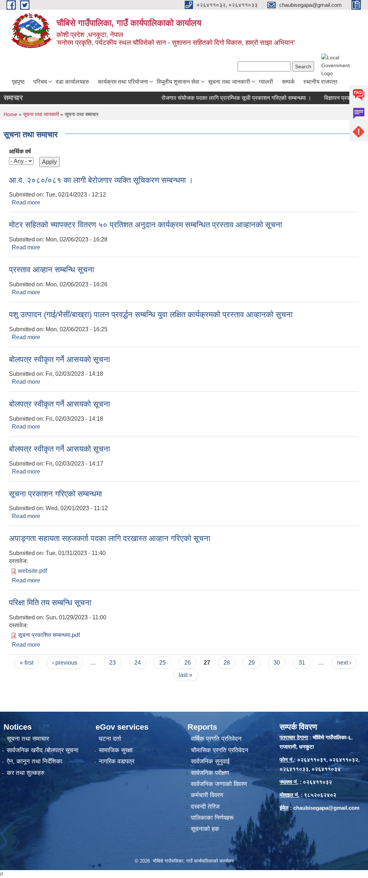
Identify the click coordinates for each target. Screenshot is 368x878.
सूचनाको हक (205, 829)
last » (185, 675)
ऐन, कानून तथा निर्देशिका (34, 761)
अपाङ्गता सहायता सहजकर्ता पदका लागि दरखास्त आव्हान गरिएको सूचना (109, 538)
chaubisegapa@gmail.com (326, 808)
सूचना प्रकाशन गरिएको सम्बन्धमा (55, 493)
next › (344, 663)
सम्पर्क (288, 82)
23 (112, 663)
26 (187, 663)
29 (251, 663)
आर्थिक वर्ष (20, 151)
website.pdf (32, 571)
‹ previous (64, 663)
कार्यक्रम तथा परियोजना (123, 82)
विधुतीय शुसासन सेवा (178, 82)
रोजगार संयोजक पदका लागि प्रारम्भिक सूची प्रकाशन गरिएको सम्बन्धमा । (227, 98)
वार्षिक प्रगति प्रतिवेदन (216, 738)
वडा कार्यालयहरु (72, 82)
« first (26, 663)
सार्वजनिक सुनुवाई (210, 761)
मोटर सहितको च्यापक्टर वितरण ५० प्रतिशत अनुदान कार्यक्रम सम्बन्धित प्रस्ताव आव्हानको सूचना (145, 224)
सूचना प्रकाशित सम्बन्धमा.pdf (49, 635)
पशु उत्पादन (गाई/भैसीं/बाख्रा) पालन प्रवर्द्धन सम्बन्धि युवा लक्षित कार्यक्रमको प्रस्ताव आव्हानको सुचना (151, 314)
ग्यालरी (266, 82)
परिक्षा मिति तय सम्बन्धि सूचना (50, 602)
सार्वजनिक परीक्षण (210, 773)
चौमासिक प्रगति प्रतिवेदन (219, 750)
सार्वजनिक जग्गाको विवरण (219, 784)
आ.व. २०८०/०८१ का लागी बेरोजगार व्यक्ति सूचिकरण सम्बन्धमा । (101, 180)
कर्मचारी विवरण (207, 795)
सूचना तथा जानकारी (229, 82)
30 (276, 663)
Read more (26, 202)
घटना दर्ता (110, 738)
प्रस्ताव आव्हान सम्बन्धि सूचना (51, 269)
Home (10, 114)
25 (162, 663)
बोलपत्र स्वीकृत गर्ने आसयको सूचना (59, 359)
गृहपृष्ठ (18, 82)
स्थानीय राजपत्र (320, 82)
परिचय (40, 82)
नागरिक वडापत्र (116, 761)
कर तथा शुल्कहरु (26, 773)
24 (137, 663)
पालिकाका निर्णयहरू (212, 817)
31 (302, 663)
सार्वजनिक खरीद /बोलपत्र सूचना (42, 750)
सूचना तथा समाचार (28, 738)
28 (227, 663)
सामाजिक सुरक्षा (116, 750)
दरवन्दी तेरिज (205, 806)
